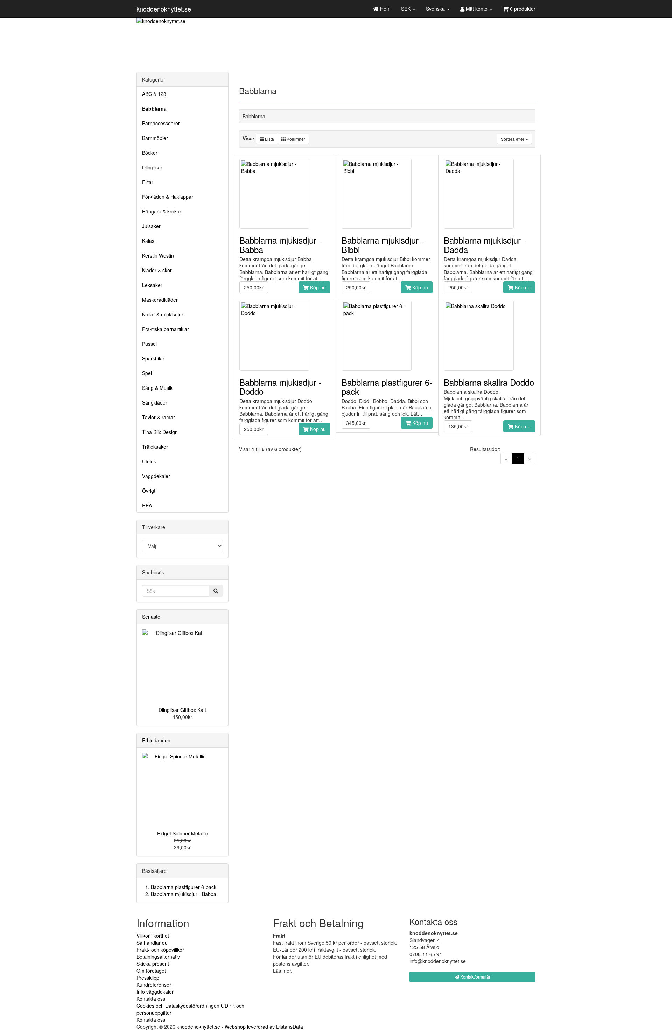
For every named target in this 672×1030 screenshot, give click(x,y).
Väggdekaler (156, 475)
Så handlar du (152, 942)
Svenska (436, 8)
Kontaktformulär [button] (474, 977)
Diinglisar (152, 167)
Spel (147, 373)
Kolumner (295, 139)
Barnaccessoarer (161, 123)
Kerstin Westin (158, 255)
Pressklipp (147, 977)
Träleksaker (155, 446)
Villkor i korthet (152, 935)
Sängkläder (154, 402)
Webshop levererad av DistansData (264, 1026)
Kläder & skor (157, 270)
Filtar (147, 181)
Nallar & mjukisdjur (162, 314)
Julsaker (151, 226)
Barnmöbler (155, 137)
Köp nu (317, 287)
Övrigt (148, 490)
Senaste (151, 616)
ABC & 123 (154, 93)
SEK (406, 8)
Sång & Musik (157, 387)
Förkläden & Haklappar (167, 196)
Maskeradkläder (160, 299)
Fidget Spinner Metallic (182, 833)
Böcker (150, 152)
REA (147, 505)
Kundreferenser (153, 984)
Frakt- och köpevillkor (160, 949)
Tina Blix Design (160, 431)
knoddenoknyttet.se (163, 8)
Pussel (149, 343)
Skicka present (152, 963)
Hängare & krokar (161, 211)
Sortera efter (513, 139)
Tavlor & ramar (158, 417)
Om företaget (151, 970)
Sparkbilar (153, 358)
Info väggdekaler (155, 991)
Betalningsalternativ (158, 956)
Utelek (149, 461)
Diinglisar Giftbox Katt (182, 709)
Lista (269, 139)
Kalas (148, 240)
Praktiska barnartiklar (165, 328)
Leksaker (152, 284)
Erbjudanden (156, 740)
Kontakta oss (150, 998)
